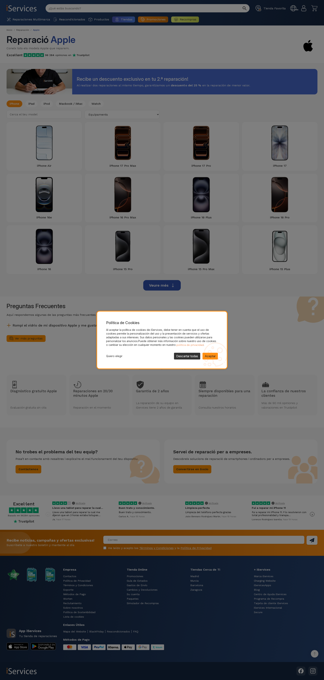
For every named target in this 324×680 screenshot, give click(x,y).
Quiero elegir (114, 356)
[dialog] (162, 340)
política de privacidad (190, 344)
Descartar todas (187, 356)
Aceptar (210, 356)
